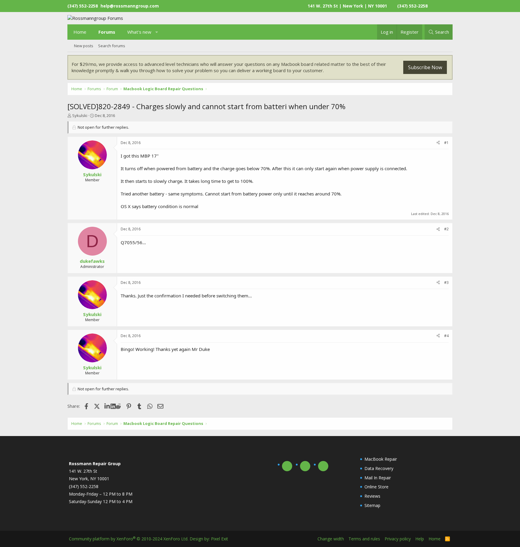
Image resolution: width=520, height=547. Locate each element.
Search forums (111, 45)
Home (79, 32)
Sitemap (372, 505)
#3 (446, 282)
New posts (83, 45)
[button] (157, 32)
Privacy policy (398, 539)
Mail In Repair (377, 478)
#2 (446, 229)
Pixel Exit (219, 539)
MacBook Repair (380, 459)
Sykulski (79, 115)
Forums (106, 32)
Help (419, 539)
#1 (446, 142)
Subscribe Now (425, 67)
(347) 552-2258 (412, 6)
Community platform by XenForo (128, 539)
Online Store (376, 487)
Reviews (372, 496)
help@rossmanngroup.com (130, 6)
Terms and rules (364, 539)
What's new (139, 32)
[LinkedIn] (107, 406)
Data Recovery (378, 468)
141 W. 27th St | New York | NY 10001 (347, 6)
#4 (446, 335)
